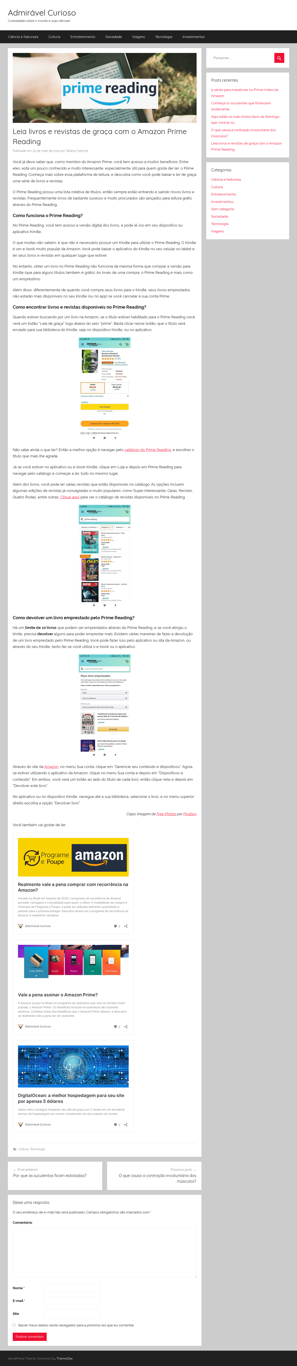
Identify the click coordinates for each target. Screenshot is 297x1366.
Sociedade (113, 37)
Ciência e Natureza (23, 37)
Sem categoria (222, 209)
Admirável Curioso (42, 12)
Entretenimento (83, 37)
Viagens (138, 37)
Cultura (54, 37)
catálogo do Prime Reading (147, 450)
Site (16, 1314)
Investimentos (194, 37)
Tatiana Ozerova (77, 151)
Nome (19, 1288)
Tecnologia (163, 37)
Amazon (51, 767)
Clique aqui (69, 497)
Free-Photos (166, 814)
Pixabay (190, 814)
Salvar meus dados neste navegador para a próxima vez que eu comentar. (76, 1325)
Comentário (22, 1222)
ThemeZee (64, 1358)
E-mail (19, 1301)
